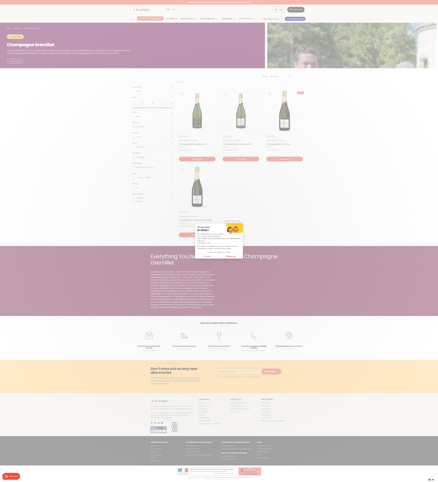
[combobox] (431, 479)
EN (433, 480)
